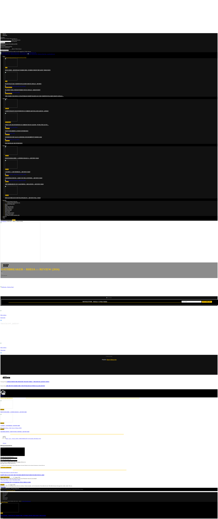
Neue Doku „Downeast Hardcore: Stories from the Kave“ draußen (27, 70)
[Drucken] (12, 279)
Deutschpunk (8, 122)
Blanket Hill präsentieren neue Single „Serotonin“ (23, 90)
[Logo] (14, 54)
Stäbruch (5, 216)
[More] (19, 280)
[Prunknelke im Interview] (12, 139)
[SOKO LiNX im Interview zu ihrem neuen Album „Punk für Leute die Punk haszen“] (11, 121)
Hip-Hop (7, 108)
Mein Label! (7, 211)
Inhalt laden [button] (2, 317)
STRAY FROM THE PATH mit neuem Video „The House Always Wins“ (28, 381)
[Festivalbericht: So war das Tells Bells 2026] (10, 479)
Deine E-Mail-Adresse (16, 49)
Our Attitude (5, 492)
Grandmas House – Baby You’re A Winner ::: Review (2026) (23, 178)
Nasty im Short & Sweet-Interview (16, 131)
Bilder (6, 205)
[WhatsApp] (9, 279)
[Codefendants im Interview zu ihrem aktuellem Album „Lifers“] (11, 107)
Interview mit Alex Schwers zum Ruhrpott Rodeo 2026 (23, 137)
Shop (4, 217)
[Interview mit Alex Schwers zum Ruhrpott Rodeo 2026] (10, 133)
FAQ (4, 496)
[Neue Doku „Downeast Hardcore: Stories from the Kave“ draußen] (11, 66)
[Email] (5, 279)
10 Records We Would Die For (13, 202)
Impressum (5, 499)
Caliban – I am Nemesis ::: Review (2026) (17, 172)
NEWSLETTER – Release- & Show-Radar (94, 301)
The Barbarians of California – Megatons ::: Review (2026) (24, 184)
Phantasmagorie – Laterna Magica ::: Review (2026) (22, 158)
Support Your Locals (9, 214)
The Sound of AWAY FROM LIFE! (12, 215)
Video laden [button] (2, 350)
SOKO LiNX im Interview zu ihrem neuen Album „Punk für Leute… (27, 124)
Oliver (1, 517)
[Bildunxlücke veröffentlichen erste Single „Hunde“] (11, 80)
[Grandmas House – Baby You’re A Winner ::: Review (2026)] (15, 174)
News (4, 56)
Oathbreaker (6, 377)
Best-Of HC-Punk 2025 (10, 204)
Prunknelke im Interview (13, 143)
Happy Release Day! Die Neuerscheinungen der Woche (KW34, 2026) (22, 475)
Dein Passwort (14, 41)
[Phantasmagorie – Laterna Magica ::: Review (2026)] (11, 154)
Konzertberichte (8, 210)
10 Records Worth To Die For (11, 201)
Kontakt (4, 495)
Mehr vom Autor (19, 398)
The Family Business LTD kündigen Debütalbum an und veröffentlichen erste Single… (34, 96)
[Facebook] (2, 279)
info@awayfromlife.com (11, 490)
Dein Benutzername (16, 40)
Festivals (19, 57)
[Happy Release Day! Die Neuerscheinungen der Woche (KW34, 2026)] (9, 472)
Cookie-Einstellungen (26, 501)
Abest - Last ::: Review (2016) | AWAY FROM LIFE (16, 438)
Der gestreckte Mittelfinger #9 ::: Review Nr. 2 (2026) (23, 198)
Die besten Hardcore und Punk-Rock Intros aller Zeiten (25, 385)
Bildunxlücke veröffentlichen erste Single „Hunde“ (23, 83)
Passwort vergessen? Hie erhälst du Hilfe (8, 44)
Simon (2, 395)
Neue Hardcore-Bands (9, 212)
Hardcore (4, 221)
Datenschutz (3, 45)
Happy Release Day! (9, 207)
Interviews (5, 98)
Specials (4, 200)
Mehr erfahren (3, 315)
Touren (22, 57)
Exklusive (15, 57)
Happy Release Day (112, 359)
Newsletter (5, 35)
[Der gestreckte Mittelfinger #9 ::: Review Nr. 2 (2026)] (11, 194)
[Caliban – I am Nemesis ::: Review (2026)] (11, 168)
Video (25, 57)
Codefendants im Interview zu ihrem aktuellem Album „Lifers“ (27, 111)
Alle (6, 57)
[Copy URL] (15, 279)
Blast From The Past (9, 206)
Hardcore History (8, 209)
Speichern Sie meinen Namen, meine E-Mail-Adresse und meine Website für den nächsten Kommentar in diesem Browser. (23, 465)
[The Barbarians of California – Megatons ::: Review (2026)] (15, 180)
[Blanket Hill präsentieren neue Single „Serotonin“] (15, 86)
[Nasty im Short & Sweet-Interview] (11, 127)
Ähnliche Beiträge (6, 398)
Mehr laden (3, 487)
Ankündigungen (10, 57)
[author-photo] (3, 394)
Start (1, 221)
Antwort (4, 443)
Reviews (4, 145)
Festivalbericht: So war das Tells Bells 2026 (15, 482)
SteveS (6, 484)
